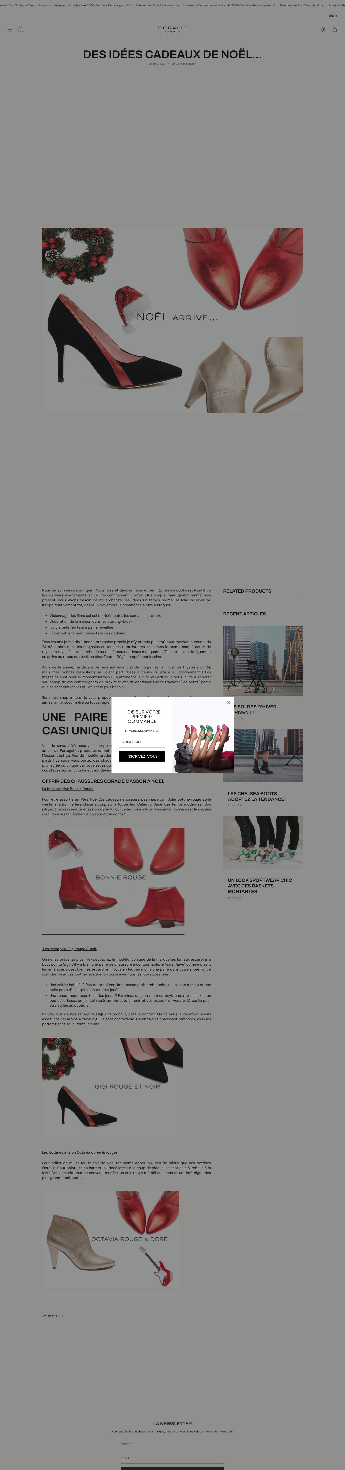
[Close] (228, 702)
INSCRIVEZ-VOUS (141, 756)
